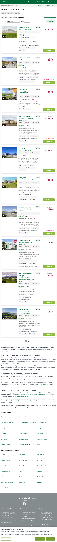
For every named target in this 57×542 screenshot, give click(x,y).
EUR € (43, 1)
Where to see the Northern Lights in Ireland (47, 523)
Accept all (40, 538)
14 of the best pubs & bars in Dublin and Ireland (47, 520)
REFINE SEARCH (50, 16)
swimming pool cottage (43, 384)
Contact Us (38, 1)
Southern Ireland (24, 394)
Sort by (4, 21)
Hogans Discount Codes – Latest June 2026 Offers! (47, 516)
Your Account (52, 1)
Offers (53, 5)
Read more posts (45, 526)
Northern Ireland (50, 394)
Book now (49, 50)
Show (22, 21)
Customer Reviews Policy (28, 520)
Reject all (50, 538)
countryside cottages (9, 400)
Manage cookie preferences (28, 518)
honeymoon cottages (27, 400)
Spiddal (42, 379)
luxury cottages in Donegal (21, 396)
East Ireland (32, 394)
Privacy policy (25, 514)
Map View (51, 21)
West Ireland (39, 394)
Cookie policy (25, 516)
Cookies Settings (6, 538)
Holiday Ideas (47, 5)
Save (38, 27)
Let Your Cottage (30, 1)
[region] (28, 534)
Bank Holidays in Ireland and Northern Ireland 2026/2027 (47, 513)
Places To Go (39, 5)
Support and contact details (28, 512)
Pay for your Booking (27, 525)
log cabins (18, 400)
